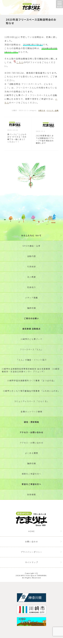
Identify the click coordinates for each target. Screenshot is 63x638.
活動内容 (31, 256)
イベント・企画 (52, 110)
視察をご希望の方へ (31, 473)
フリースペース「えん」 (31, 349)
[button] (59, 4)
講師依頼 (31, 308)
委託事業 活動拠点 (31, 328)
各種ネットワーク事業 (31, 411)
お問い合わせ (31, 541)
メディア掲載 (31, 297)
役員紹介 (31, 287)
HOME (31, 531)
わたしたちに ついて (31, 235)
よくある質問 (31, 453)
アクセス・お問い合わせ (31, 432)
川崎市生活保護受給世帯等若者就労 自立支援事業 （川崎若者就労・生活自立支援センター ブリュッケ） (30, 370)
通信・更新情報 (31, 422)
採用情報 (31, 494)
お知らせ (41, 110)
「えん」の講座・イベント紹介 (31, 359)
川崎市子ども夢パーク (31, 339)
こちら (19, 62)
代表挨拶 (31, 266)
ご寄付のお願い (31, 318)
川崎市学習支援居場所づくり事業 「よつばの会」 (31, 380)
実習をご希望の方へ (31, 484)
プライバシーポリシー (31, 552)
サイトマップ (31, 562)
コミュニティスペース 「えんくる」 (31, 401)
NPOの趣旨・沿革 (31, 245)
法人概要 (31, 276)
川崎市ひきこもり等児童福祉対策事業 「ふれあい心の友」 (31, 390)
